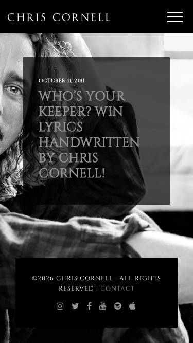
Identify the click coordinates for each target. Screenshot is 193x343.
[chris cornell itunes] (132, 306)
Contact (117, 288)
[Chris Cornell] (59, 17)
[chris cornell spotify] (118, 306)
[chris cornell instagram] (60, 306)
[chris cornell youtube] (103, 306)
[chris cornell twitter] (76, 306)
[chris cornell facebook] (89, 306)
